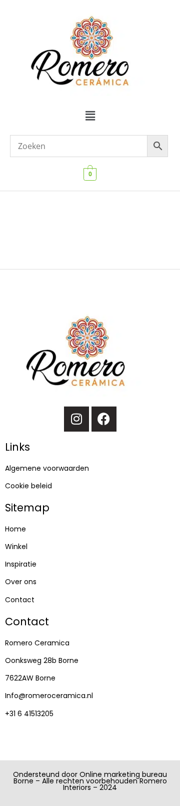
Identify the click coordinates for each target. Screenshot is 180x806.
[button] (90, 115)
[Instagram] (76, 419)
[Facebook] (104, 419)
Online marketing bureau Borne (91, 777)
